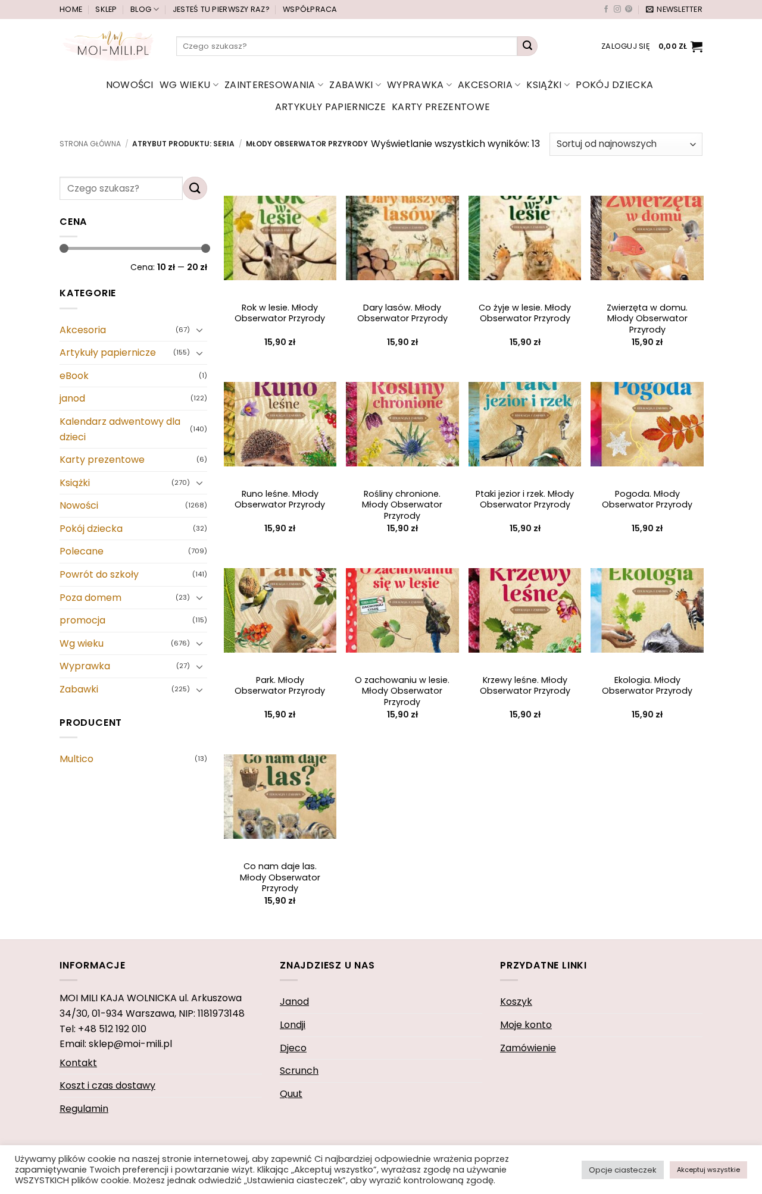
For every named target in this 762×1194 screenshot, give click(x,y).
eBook (74, 376)
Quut (291, 1094)
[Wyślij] (527, 46)
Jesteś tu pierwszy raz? (221, 9)
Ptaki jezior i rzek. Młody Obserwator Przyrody (525, 499)
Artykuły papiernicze (330, 107)
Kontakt (78, 1063)
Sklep (106, 9)
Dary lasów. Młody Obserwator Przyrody (402, 313)
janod (72, 398)
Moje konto (526, 1025)
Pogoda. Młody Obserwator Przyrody (647, 499)
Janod (294, 1001)
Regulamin (84, 1108)
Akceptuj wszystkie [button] (708, 1169)
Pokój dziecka (614, 85)
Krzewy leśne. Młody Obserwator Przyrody (525, 686)
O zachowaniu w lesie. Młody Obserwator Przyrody (402, 691)
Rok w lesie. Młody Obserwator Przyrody (280, 313)
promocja (82, 620)
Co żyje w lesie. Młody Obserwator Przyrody (525, 313)
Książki (543, 85)
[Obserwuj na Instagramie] (617, 9)
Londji (292, 1025)
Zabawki (351, 85)
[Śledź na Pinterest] (628, 9)
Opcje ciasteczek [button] (623, 1170)
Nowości (130, 85)
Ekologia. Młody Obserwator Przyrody (647, 686)
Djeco (293, 1048)
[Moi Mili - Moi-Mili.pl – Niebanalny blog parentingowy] (109, 45)
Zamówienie (528, 1048)
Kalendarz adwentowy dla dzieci (120, 429)
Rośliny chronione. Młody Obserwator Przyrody (402, 505)
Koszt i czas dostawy (107, 1085)
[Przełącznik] (200, 329)
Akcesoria (485, 85)
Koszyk (516, 1001)
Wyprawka (415, 85)
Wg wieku (185, 85)
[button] (674, 9)
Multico (76, 759)
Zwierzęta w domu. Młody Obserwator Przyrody (647, 319)
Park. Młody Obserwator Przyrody (280, 686)
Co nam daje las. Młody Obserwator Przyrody (280, 877)
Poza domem (90, 597)
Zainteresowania (270, 85)
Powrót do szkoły (99, 574)
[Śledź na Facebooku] (606, 9)
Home (71, 9)
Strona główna (90, 144)
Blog (140, 9)
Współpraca (310, 9)
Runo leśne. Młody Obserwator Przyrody (280, 499)
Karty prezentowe (441, 107)
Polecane (82, 552)
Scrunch (299, 1070)
